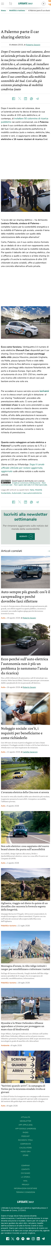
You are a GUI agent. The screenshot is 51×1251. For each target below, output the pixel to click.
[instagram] (33, 1238)
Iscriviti (23, 536)
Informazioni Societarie (25, 1188)
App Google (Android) (25, 1129)
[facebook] (7, 1238)
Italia (32, 490)
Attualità (25, 1117)
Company (25, 1165)
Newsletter (25, 1121)
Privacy (25, 1184)
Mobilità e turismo (8, 925)
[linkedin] (38, 1238)
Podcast (25, 1136)
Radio (25, 1132)
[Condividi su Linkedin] (25, 98)
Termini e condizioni (25, 1192)
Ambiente (5, 1045)
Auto (3, 618)
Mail (25, 1181)
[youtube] (28, 1238)
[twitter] (12, 1238)
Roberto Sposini (33, 44)
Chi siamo (25, 1173)
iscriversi (44, 391)
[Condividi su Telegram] (37, 98)
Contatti (25, 1169)
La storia (25, 1177)
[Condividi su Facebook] (13, 98)
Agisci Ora (26, 1151)
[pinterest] (17, 1238)
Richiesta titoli (25, 1140)
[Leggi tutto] (48, 550)
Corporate (25, 1144)
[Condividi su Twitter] (19, 98)
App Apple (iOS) (25, 1125)
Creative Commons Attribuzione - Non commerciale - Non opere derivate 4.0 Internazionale (24, 484)
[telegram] (43, 1238)
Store (14, 3)
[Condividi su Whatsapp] (31, 98)
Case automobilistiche (32, 493)
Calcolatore (25, 1148)
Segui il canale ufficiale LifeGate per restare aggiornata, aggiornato (22, 468)
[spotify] (22, 1238)
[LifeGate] (25, 3)
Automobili (16, 493)
